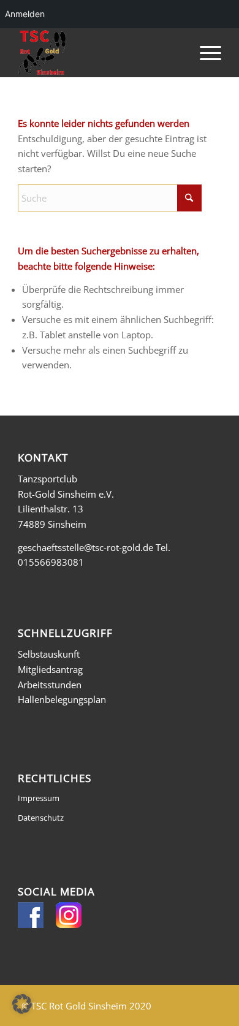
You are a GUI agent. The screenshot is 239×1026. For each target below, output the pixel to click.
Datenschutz (41, 817)
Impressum (38, 798)
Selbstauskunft (49, 654)
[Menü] (204, 52)
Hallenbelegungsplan (62, 699)
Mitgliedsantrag (50, 669)
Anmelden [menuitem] (25, 14)
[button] (22, 1004)
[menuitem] (204, 52)
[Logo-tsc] (99, 52)
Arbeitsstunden (50, 684)
